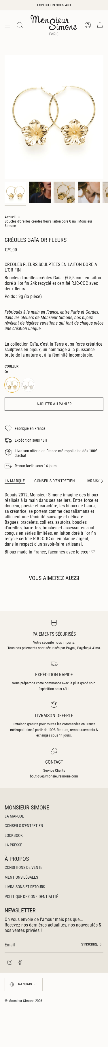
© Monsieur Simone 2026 (23, 1001)
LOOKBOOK (14, 835)
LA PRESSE (13, 845)
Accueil (10, 217)
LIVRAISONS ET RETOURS (25, 886)
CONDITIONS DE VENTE (23, 867)
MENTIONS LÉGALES (21, 877)
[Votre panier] (100, 25)
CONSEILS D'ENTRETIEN (24, 825)
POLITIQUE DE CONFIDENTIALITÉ (31, 896)
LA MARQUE (14, 816)
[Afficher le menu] (7, 25)
